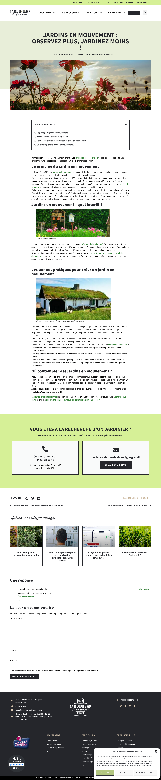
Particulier (93, 12)
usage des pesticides (117, 344)
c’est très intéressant (26, 596)
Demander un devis (116, 465)
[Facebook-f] (125, 706)
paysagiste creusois (62, 172)
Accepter (105, 773)
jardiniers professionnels (86, 158)
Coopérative (45, 12)
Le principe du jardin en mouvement (52, 133)
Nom (13, 651)
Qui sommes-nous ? (54, 744)
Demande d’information (126, 744)
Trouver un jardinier (71, 12)
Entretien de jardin (89, 744)
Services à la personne (55, 748)
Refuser (124, 773)
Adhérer (120, 748)
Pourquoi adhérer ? (124, 741)
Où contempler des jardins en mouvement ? (55, 145)
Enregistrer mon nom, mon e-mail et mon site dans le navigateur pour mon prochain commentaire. (55, 671)
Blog (48, 751)
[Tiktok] (134, 706)
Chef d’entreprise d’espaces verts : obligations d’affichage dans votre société (62, 556)
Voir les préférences (146, 773)
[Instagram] (121, 706)
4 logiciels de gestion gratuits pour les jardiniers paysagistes (99, 555)
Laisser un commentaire (136, 498)
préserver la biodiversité (92, 244)
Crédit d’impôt (52, 741)
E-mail (13, 661)
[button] (156, 751)
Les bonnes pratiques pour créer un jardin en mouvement (61, 141)
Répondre (21, 600)
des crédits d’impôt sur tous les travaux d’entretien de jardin (73, 400)
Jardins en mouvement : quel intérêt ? (53, 137)
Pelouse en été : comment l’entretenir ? (134, 554)
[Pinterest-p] (129, 706)
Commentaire (16, 619)
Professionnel (115, 12)
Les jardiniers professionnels (44, 397)
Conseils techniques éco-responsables (95, 55)
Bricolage (85, 748)
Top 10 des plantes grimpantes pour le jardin (26, 554)
